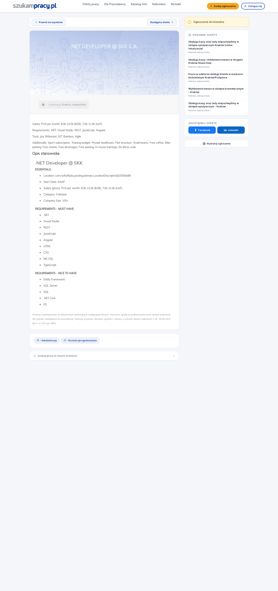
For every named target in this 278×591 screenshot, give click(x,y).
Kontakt (176, 4)
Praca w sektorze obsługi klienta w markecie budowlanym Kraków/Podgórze (215, 76)
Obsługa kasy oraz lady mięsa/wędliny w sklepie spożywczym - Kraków (213, 105)
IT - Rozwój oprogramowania (80, 340)
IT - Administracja (47, 340)
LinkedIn (233, 130)
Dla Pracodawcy (115, 4)
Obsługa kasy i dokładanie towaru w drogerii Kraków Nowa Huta (215, 61)
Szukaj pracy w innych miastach (57, 355)
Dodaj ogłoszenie (225, 6)
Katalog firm (139, 4)
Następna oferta (160, 22)
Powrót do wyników (51, 22)
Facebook (204, 130)
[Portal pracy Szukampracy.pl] (35, 6)
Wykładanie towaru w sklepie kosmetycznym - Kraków (216, 90)
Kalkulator (159, 4)
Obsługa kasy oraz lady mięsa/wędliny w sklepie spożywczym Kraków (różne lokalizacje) (213, 45)
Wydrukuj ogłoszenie (219, 143)
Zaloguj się (255, 6)
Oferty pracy (90, 4)
